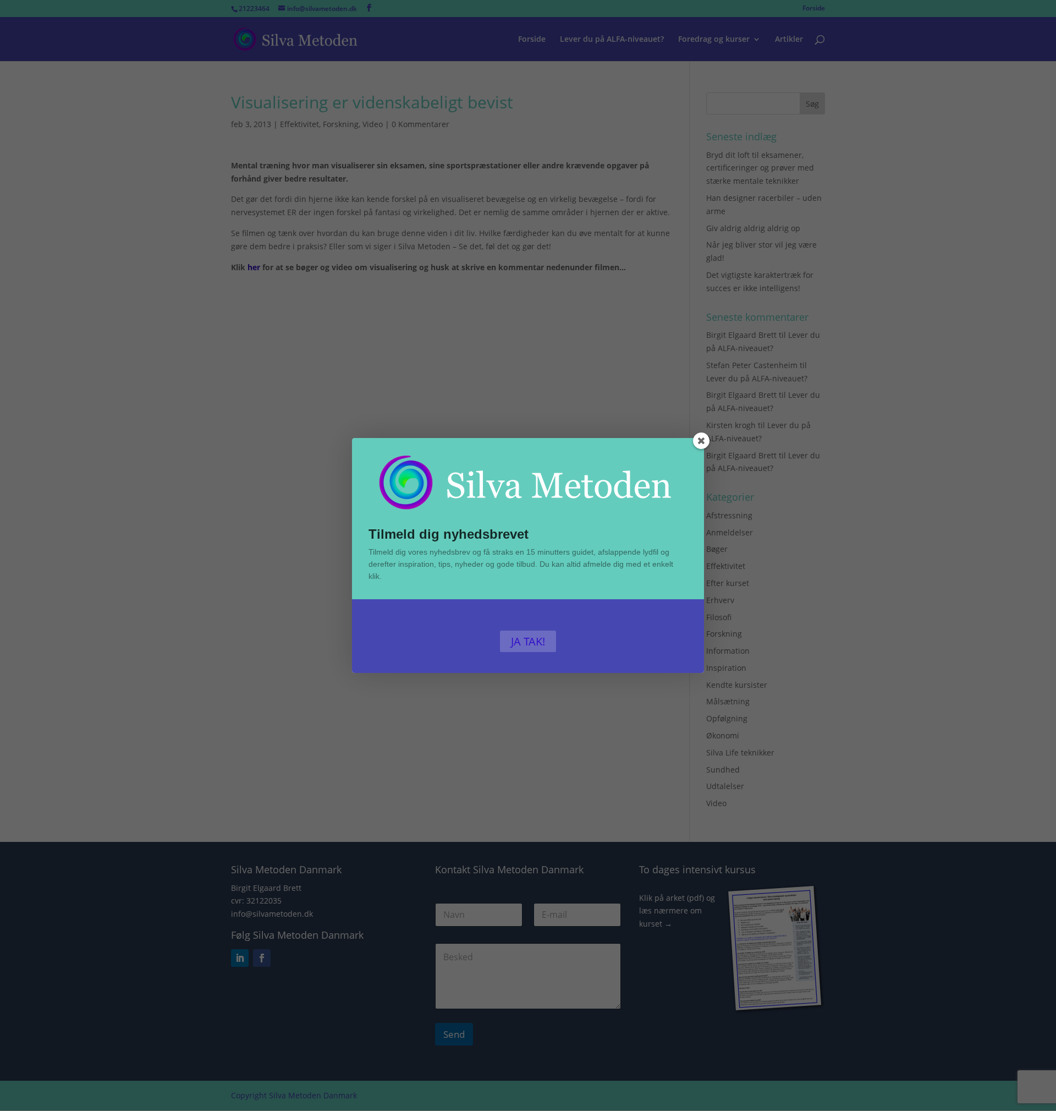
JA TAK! (528, 641)
